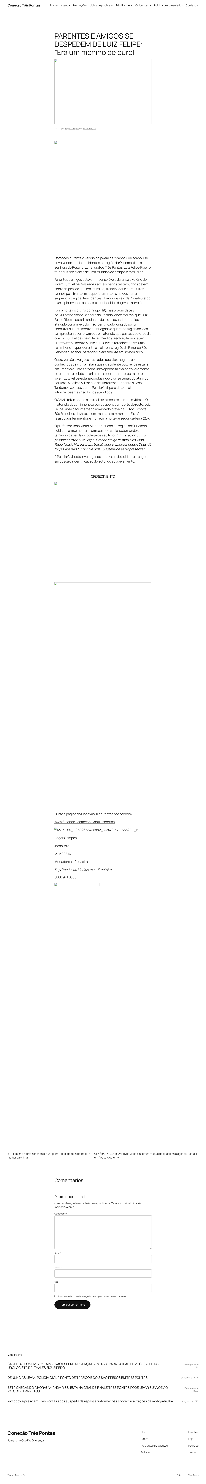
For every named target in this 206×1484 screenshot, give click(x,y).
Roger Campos (72, 128)
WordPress (193, 1475)
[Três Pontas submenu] (132, 5)
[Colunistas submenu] (150, 5)
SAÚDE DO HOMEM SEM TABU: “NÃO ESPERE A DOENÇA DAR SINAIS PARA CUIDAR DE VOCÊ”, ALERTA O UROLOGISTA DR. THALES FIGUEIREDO (84, 1366)
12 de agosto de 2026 (188, 1377)
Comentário (60, 1213)
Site (56, 1281)
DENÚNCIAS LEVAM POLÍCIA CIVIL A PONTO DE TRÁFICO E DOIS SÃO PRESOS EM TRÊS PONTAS (78, 1378)
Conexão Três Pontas (24, 5)
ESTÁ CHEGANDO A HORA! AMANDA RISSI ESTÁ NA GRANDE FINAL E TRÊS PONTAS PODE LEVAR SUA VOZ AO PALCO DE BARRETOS (88, 1389)
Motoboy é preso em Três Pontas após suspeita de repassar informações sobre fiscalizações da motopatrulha (90, 1401)
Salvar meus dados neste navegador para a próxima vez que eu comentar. (91, 1296)
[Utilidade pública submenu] (112, 5)
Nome (57, 1253)
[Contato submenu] (197, 5)
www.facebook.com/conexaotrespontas (84, 822)
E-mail (58, 1267)
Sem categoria (89, 128)
